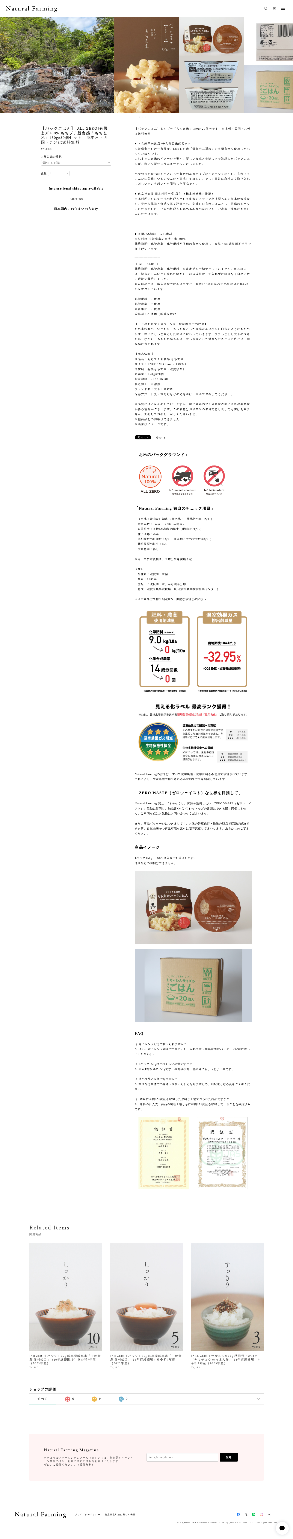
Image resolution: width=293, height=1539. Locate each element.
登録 (228, 1457)
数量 (44, 173)
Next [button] (286, 65)
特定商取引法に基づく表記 (120, 1514)
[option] (81, 65)
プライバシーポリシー (87, 1514)
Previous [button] (6, 65)
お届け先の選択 (51, 156)
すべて (43, 1398)
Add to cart (76, 198)
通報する (161, 437)
